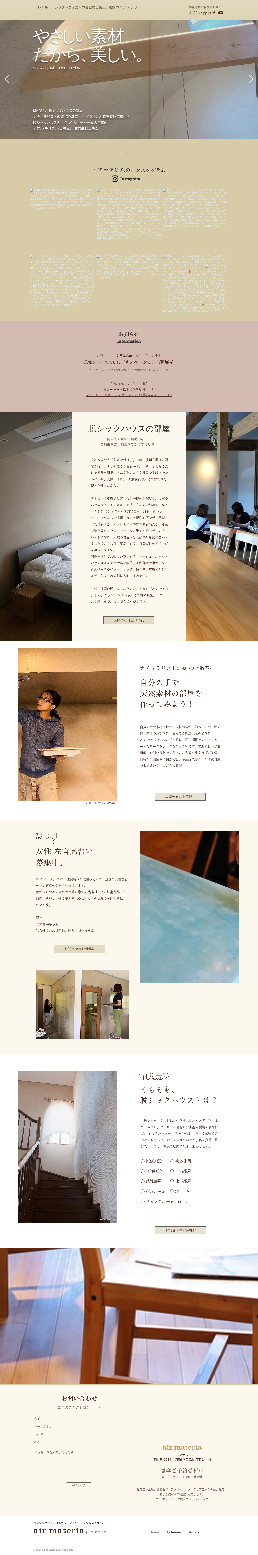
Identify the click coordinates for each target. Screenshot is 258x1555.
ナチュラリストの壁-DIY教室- (56, 116)
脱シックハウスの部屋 (65, 110)
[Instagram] (115, 178)
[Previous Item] (7, 79)
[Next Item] (251, 79)
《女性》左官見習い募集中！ (107, 116)
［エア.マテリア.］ (97, 1532)
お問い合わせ (203, 13)
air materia (59, 1530)
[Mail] (220, 12)
